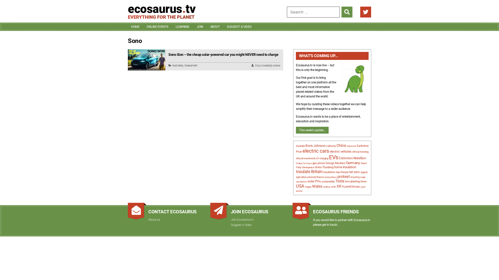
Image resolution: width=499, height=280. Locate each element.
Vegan (308, 186)
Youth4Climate (351, 186)
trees (363, 181)
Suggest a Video (239, 27)
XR (339, 186)
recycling (355, 177)
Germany (353, 163)
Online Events (157, 27)
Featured (177, 65)
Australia (300, 145)
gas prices (318, 163)
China (341, 145)
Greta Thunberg (324, 167)
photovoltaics (331, 177)
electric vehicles (341, 151)
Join (200, 27)
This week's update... (312, 130)
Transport (191, 65)
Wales (317, 186)
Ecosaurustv (162, 9)
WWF (333, 187)
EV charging (322, 158)
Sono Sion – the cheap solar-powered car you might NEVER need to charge (223, 54)
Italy (338, 172)
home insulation (345, 167)
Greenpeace (308, 167)
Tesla (339, 181)
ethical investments (306, 158)
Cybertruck (351, 146)
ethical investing (360, 151)
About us (154, 219)
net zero (354, 172)
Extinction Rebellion (352, 158)
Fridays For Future (304, 163)
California (331, 145)
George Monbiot (335, 163)
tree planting (352, 181)
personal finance (315, 177)
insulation (329, 172)
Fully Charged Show (267, 65)
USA (300, 186)
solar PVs (314, 181)
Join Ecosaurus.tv (242, 219)
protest (343, 176)
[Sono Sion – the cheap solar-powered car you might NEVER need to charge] (146, 59)
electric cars (316, 151)
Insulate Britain (309, 171)
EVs (333, 157)
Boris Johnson (315, 146)
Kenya (344, 172)
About (215, 27)
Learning (182, 27)
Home (135, 27)
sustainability (328, 181)
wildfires (327, 187)
